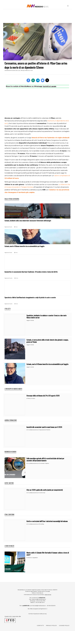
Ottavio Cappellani (33, 557)
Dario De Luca (16, 70)
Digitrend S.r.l (43, 608)
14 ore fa (10, 303)
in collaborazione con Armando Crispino (38, 463)
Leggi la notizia (30, 320)
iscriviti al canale (49, 86)
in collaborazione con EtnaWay (36, 524)
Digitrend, (7, 226)
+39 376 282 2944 (40, 602)
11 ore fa (10, 226)
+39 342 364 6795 (40, 600)
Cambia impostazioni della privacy (37, 613)
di (27, 398)
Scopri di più (48, 594)
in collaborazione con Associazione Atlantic (39, 429)
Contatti (40, 625)
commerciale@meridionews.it (38, 605)
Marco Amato (31, 398)
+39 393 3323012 (51, 605)
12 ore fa (10, 278)
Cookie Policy (64, 625)
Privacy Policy (51, 625)
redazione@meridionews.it (39, 599)
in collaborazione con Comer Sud (36, 492)
